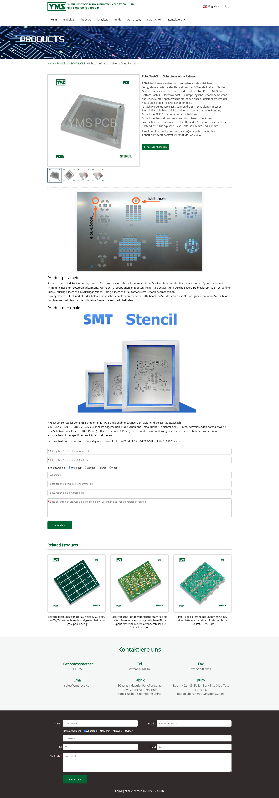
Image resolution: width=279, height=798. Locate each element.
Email (48, 460)
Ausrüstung (134, 19)
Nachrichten (154, 19)
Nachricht (48, 501)
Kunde (117, 19)
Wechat (91, 467)
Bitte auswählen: (56, 467)
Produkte (68, 19)
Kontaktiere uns (178, 19)
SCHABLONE (78, 63)
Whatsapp (76, 467)
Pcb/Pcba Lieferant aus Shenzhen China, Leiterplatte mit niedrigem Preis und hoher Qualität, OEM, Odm (202, 620)
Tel (60, 747)
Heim (53, 19)
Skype (103, 467)
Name (48, 451)
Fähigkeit (102, 19)
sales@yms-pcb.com (78, 685)
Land (153, 747)
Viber (114, 467)
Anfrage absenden (156, 146)
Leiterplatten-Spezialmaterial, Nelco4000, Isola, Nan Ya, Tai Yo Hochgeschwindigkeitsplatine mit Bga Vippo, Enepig (77, 620)
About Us (85, 19)
